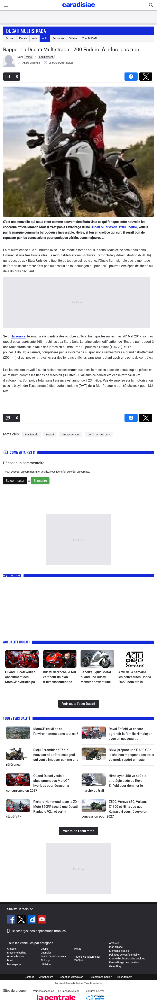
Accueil (10, 38)
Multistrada (31, 434)
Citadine (12, 948)
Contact (29, 976)
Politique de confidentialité (124, 954)
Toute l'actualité (16, 718)
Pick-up (45, 960)
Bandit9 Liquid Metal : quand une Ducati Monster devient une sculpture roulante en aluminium (96, 677)
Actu (44, 38)
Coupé (44, 948)
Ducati (50, 434)
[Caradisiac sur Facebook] (11, 920)
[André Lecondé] (9, 66)
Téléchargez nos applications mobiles (38, 931)
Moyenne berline (16, 952)
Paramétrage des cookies (124, 962)
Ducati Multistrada (26, 30)
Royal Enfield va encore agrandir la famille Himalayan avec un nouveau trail (130, 734)
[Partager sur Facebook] (131, 75)
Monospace (14, 964)
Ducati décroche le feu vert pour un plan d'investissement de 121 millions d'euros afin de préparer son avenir (59, 677)
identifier (61, 471)
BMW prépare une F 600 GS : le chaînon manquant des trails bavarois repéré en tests (131, 755)
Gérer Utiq (115, 966)
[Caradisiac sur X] (22, 920)
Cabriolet (46, 952)
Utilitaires (46, 964)
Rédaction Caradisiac (71, 976)
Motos (77, 948)
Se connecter (15, 481)
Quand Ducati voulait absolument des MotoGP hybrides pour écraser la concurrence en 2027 (21, 677)
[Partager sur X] (146, 75)
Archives (114, 943)
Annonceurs (46, 976)
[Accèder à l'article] (22, 659)
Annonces (58, 38)
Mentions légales (119, 950)
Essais (23, 38)
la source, (18, 336)
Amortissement (71, 434)
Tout (89, 38)
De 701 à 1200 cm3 (98, 434)
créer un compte (79, 471)
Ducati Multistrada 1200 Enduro (114, 227)
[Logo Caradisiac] (78, 8)
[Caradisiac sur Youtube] (42, 920)
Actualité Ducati (16, 641)
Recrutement (124, 976)
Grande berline (15, 956)
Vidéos (73, 38)
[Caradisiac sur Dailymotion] (32, 920)
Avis (34, 38)
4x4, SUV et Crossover (53, 956)
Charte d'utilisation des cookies (127, 958)
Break (10, 960)
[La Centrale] (56, 1001)
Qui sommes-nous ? (100, 976)
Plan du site (116, 946)
